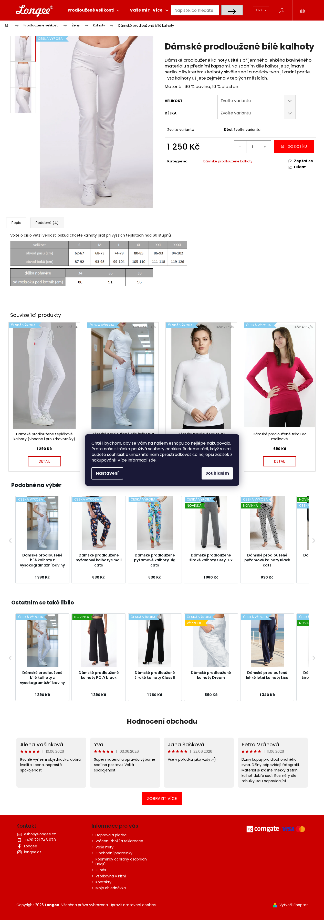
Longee (30, 846)
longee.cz (32, 852)
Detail (44, 461)
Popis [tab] (16, 222)
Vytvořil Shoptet (293, 905)
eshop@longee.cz (40, 834)
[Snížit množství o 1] (240, 147)
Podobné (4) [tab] (47, 222)
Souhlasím (217, 473)
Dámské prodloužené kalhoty (227, 161)
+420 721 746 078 (40, 840)
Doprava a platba (111, 835)
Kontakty (103, 882)
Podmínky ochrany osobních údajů (121, 862)
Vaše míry (104, 847)
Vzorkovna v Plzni (111, 876)
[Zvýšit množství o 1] (265, 147)
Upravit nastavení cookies (133, 904)
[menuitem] (93, 10)
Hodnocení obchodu (162, 721)
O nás (101, 870)
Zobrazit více (162, 798)
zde (152, 460)
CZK (260, 10)
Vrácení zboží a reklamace (119, 841)
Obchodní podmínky (114, 853)
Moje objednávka (111, 887)
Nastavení (107, 473)
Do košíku (297, 146)
